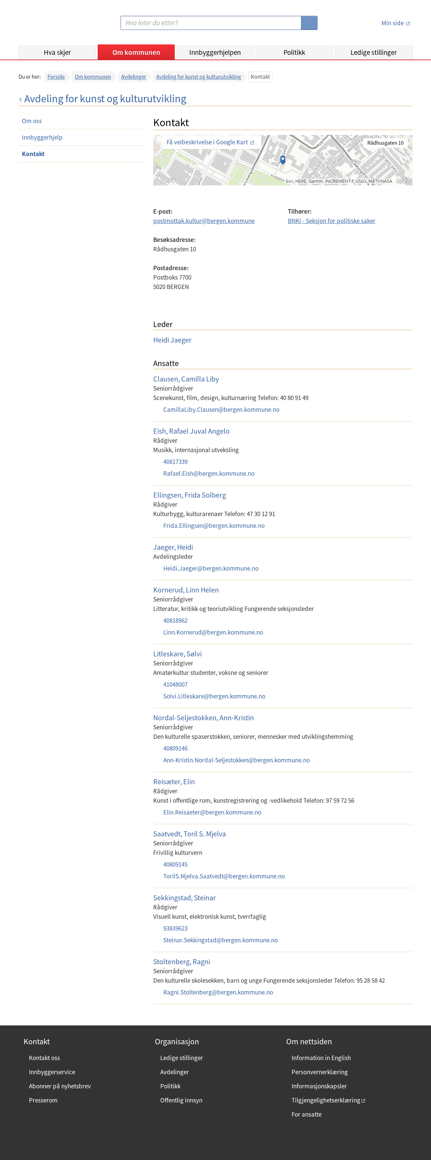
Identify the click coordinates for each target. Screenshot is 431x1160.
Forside (56, 76)
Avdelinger (133, 76)
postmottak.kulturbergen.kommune (204, 221)
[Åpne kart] (282, 165)
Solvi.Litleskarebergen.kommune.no (214, 696)
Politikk (294, 52)
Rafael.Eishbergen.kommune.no (209, 473)
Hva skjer (57, 52)
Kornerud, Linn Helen (186, 589)
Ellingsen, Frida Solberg (189, 495)
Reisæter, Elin (174, 781)
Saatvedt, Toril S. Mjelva (189, 833)
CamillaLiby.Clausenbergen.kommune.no (221, 409)
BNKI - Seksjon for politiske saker (331, 221)
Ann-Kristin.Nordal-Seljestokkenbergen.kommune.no (236, 760)
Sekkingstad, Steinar (184, 897)
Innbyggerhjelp (42, 137)
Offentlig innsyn (181, 1100)
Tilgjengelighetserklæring (326, 1100)
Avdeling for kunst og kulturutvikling (198, 76)
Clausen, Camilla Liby (186, 379)
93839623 (175, 928)
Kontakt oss (44, 1058)
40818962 (175, 620)
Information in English (321, 1058)
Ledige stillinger (374, 52)
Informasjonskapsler (319, 1086)
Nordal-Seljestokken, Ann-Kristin (203, 717)
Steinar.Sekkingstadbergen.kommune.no (220, 940)
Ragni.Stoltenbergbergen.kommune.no (218, 992)
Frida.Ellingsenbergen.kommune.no (214, 525)
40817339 (175, 462)
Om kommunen (136, 52)
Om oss (32, 121)
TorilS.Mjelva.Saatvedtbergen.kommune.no (224, 876)
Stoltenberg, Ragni (181, 961)
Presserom (43, 1100)
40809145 (175, 864)
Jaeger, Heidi (173, 547)
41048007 (175, 684)
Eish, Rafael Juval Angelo (191, 431)
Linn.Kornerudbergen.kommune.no (213, 632)
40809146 (175, 748)
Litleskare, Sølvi (177, 653)
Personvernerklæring (320, 1072)
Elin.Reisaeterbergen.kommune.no (212, 812)
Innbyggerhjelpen (215, 52)
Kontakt (33, 154)
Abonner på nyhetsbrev (60, 1086)
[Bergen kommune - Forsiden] (46, 25)
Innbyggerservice (52, 1072)
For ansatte (307, 1114)
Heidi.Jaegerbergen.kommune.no (211, 568)
